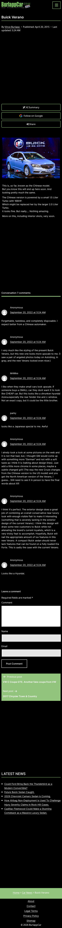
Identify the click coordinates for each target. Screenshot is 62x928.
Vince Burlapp (12, 26)
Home (16, 892)
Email (4, 646)
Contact (31, 906)
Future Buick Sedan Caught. (19, 792)
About (31, 901)
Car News (27, 892)
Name (4, 631)
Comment (6, 602)
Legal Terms (31, 910)
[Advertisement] (31, 70)
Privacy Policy (31, 915)
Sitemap (31, 920)
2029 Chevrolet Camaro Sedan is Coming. (27, 796)
